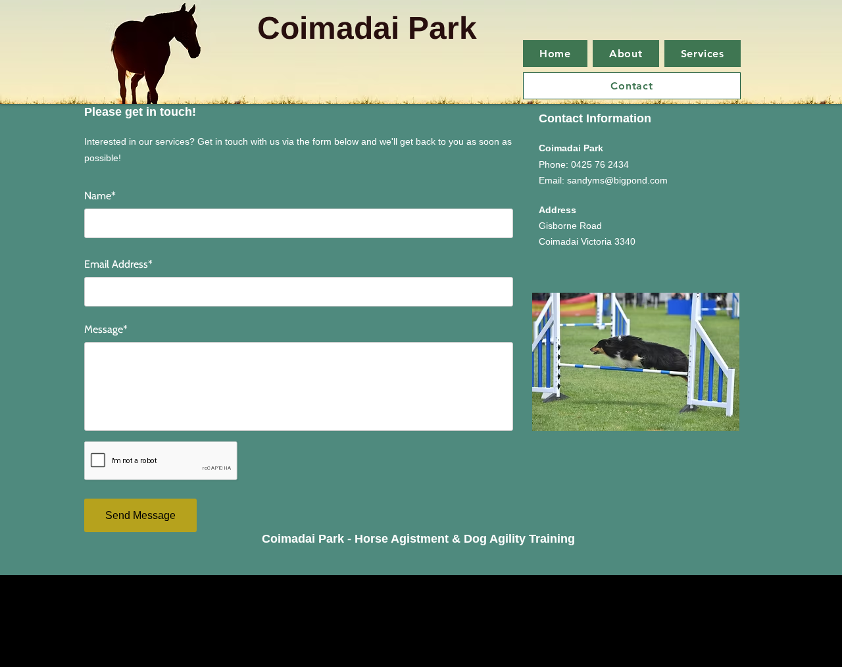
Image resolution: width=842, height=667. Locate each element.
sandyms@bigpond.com (617, 180)
